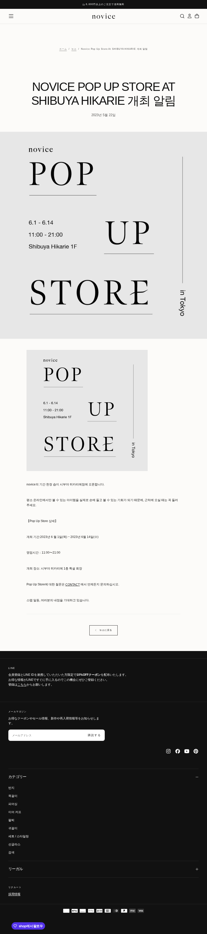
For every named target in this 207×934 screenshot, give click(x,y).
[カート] (197, 16)
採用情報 (14, 894)
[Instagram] (168, 751)
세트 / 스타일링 (18, 836)
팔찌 (11, 820)
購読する (94, 735)
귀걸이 (12, 828)
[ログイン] (189, 16)
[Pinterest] (196, 751)
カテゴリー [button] (17, 777)
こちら (22, 684)
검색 (11, 852)
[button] (11, 16)
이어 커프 (14, 812)
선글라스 (14, 844)
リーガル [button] (15, 869)
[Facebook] (177, 751)
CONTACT (72, 584)
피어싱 (12, 804)
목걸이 (12, 795)
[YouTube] (187, 751)
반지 (11, 787)
